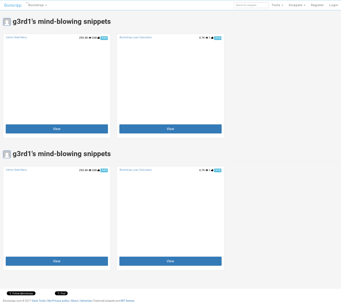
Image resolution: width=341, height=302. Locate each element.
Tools (276, 5)
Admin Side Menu (16, 37)
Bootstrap (35, 4)
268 (94, 37)
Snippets (296, 5)
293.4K (84, 37)
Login (333, 5)
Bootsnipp (13, 5)
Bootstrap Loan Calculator (136, 37)
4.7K (202, 37)
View (57, 129)
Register (317, 5)
